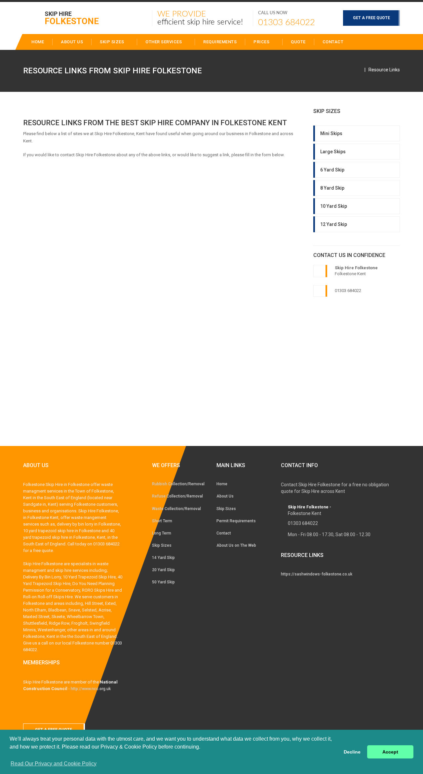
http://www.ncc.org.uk (91, 688)
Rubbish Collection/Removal (178, 484)
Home (221, 484)
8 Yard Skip (332, 188)
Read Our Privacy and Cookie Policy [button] (53, 763)
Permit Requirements (236, 521)
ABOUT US (72, 41)
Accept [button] (390, 752)
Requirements (220, 41)
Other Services (164, 41)
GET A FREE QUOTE (371, 18)
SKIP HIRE (72, 17)
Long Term (161, 533)
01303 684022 (286, 22)
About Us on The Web (236, 545)
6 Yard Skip (332, 169)
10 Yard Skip (333, 206)
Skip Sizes (112, 41)
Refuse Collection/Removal (177, 496)
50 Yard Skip (163, 582)
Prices (262, 41)
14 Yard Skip (163, 557)
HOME (37, 41)
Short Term (162, 521)
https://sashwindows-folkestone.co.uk (316, 574)
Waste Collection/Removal (176, 508)
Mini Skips (331, 133)
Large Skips (333, 151)
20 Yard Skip (163, 570)
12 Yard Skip (333, 224)
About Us (225, 496)
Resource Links (384, 69)
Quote (298, 41)
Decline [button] (352, 752)
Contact (333, 41)
